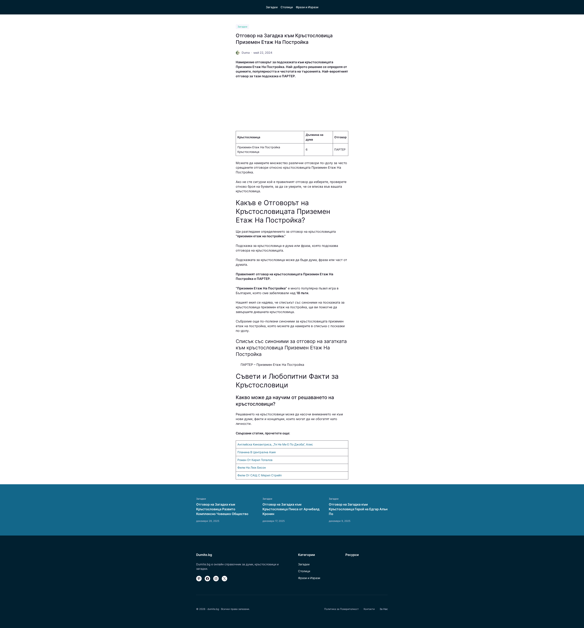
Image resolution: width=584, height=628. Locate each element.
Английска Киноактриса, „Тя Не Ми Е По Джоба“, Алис (275, 444)
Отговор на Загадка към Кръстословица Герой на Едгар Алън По (358, 509)
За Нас (384, 609)
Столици (304, 571)
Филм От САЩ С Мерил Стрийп (259, 475)
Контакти (369, 609)
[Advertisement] (292, 105)
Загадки (242, 26)
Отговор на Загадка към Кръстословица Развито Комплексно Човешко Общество (222, 509)
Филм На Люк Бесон (251, 467)
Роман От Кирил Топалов (255, 460)
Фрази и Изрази (309, 578)
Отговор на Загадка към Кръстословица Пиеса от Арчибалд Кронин (291, 509)
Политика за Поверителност (341, 609)
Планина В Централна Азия (256, 452)
